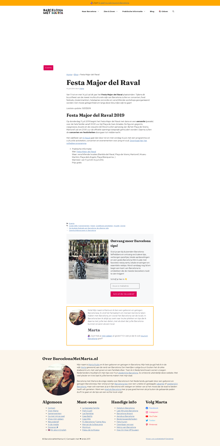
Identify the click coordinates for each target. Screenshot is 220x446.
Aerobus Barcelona (125, 416)
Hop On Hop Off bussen (128, 430)
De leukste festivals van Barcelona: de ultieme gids (89, 228)
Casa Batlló (87, 416)
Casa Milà (86, 419)
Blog (152, 11)
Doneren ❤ (53, 427)
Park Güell (87, 411)
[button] (173, 11)
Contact (51, 408)
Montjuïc (86, 427)
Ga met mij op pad (56, 416)
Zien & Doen (109, 11)
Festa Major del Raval (86, 152)
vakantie (160, 384)
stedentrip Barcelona (128, 373)
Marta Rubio (94, 365)
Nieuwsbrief (53, 422)
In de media (53, 424)
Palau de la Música (90, 430)
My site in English (58, 430)
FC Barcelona (88, 422)
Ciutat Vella (73, 226)
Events (48, 68)
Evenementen (84, 226)
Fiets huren (122, 422)
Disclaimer (170, 439)
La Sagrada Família (90, 408)
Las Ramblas (88, 413)
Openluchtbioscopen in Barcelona (82, 230)
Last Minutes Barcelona (127, 411)
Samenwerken (54, 413)
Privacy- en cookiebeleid (155, 439)
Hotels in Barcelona (126, 408)
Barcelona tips (121, 384)
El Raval (86, 138)
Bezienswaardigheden (127, 419)
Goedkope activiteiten (104, 226)
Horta (83, 367)
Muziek (117, 226)
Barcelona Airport (125, 413)
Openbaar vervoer (125, 424)
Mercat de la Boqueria (92, 424)
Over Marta (53, 411)
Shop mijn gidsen (56, 419)
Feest (92, 226)
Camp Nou (101, 422)
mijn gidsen (107, 336)
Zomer (122, 226)
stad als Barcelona (113, 389)
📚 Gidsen (163, 11)
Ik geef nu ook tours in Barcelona (113, 3)
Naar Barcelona (89, 11)
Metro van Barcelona (126, 427)
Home (69, 75)
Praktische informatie (132, 11)
